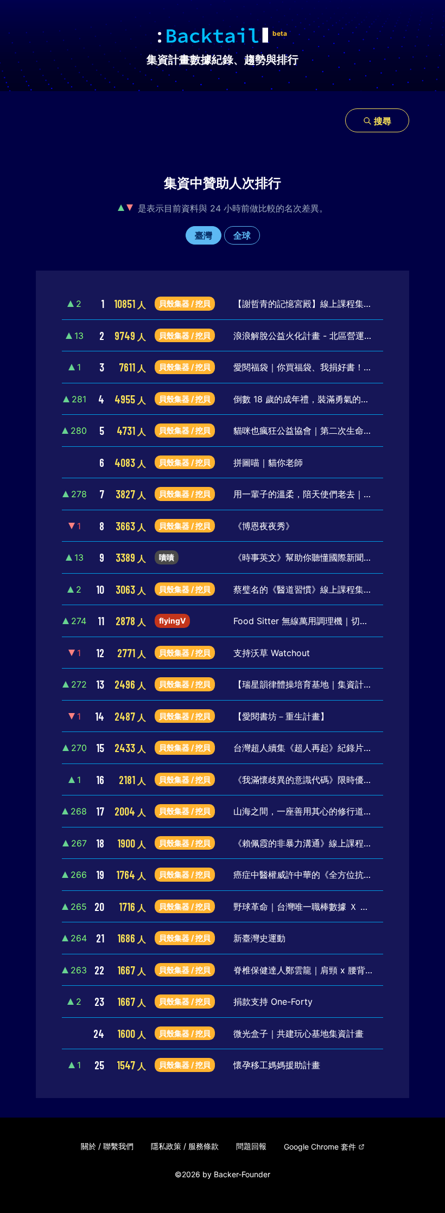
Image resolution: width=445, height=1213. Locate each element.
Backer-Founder (242, 1174)
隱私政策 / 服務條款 (185, 1146)
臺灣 (203, 235)
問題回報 (251, 1146)
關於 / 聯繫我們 (107, 1146)
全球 (242, 235)
